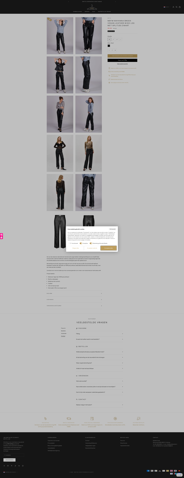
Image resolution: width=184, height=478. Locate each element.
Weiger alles (75, 248)
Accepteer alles (108, 248)
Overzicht (113, 229)
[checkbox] (73, 243)
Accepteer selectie (92, 248)
